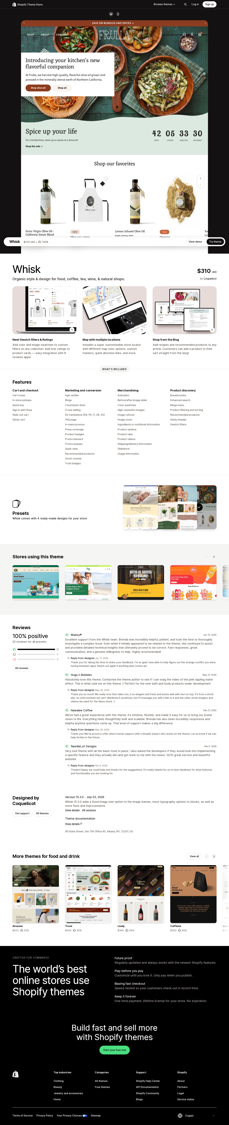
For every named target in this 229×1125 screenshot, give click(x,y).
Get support (22, 813)
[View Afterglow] (179, 507)
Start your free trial (114, 1050)
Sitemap (96, 1115)
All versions (89, 810)
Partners (182, 1087)
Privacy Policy (44, 1115)
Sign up (209, 4)
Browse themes (163, 4)
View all (194, 856)
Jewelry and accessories (68, 1093)
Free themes (102, 1087)
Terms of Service (22, 1115)
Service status (185, 1099)
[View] (35, 583)
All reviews (21, 668)
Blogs (139, 1099)
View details (72, 810)
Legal (180, 1093)
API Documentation (147, 1087)
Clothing (59, 1080)
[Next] (214, 556)
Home (57, 1099)
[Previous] (206, 556)
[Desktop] (111, 14)
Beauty (58, 1087)
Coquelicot (210, 278)
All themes (42, 813)
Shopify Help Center (148, 1080)
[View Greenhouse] (160, 507)
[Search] (185, 4)
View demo (195, 241)
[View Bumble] (140, 507)
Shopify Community (147, 1093)
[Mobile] (117, 14)
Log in (195, 4)
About (181, 1080)
